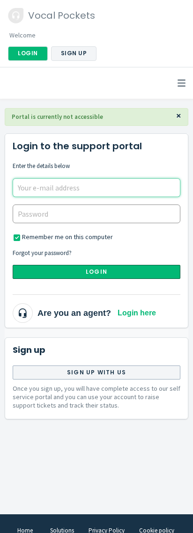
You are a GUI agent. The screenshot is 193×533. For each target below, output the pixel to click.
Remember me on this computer (67, 237)
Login (96, 272)
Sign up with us (96, 372)
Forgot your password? (42, 253)
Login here (137, 313)
